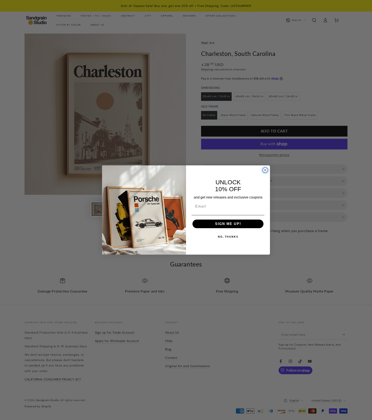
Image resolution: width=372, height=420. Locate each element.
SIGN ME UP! (228, 224)
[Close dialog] (265, 170)
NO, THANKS (228, 236)
